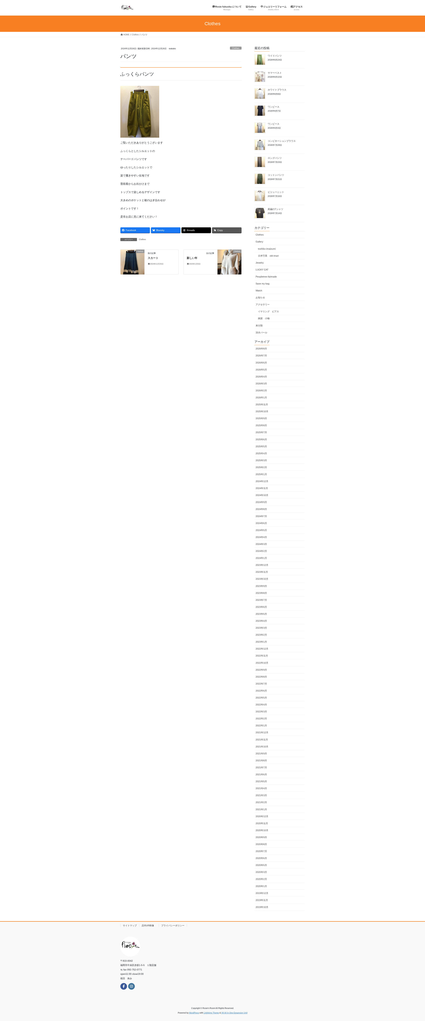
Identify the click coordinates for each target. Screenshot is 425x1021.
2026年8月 (261, 348)
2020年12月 (262, 816)
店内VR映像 (149, 925)
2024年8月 (261, 509)
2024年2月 (261, 551)
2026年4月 (261, 376)
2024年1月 (261, 558)
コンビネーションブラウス (282, 141)
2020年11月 (262, 823)
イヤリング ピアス (268, 311)
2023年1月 (261, 641)
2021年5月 (261, 781)
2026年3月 (261, 383)
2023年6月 (261, 607)
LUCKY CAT (262, 269)
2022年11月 (262, 655)
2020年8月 (261, 844)
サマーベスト (275, 72)
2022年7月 (261, 683)
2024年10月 (262, 495)
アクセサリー (263, 304)
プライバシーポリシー (172, 925)
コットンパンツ (276, 175)
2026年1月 (261, 397)
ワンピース (273, 106)
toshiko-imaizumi (267, 248)
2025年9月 (261, 418)
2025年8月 (261, 425)
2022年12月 (262, 648)
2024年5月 (261, 530)
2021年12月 (262, 732)
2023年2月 (261, 634)
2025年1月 (261, 474)
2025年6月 (261, 439)
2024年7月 (261, 516)
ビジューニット (276, 192)
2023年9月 (261, 586)
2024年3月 (261, 544)
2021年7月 (261, 767)
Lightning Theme (211, 1013)
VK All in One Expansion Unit (234, 1013)
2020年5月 (261, 865)
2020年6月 (261, 858)
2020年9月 (261, 837)
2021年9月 (261, 753)
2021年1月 (261, 809)
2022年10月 (262, 662)
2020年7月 (261, 851)
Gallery (259, 241)
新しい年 (192, 258)
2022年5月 (261, 697)
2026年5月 (261, 369)
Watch (259, 290)
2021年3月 (261, 795)
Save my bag (262, 283)
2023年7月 (261, 600)
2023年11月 (262, 572)
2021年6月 (261, 774)
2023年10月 (262, 579)
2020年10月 (262, 830)
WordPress (194, 1013)
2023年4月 (261, 621)
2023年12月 (262, 565)
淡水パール (261, 332)
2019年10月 (262, 907)
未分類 (259, 325)
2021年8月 (261, 760)
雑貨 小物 (264, 318)
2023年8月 (261, 593)
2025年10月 (262, 411)
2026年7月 (261, 355)
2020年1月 (261, 886)
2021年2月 (261, 802)
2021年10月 (262, 746)
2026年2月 (261, 390)
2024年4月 (261, 537)
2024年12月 (262, 481)
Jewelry (260, 262)
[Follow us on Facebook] (123, 986)
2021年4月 (261, 788)
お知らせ (260, 297)
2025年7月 (261, 432)
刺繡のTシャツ (275, 209)
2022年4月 (261, 704)
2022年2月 (261, 718)
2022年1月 (261, 725)
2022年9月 (261, 669)
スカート (153, 258)
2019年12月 (262, 893)
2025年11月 (262, 404)
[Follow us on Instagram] (131, 986)
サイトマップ (130, 925)
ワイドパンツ (275, 55)
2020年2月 (261, 879)
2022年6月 (261, 690)
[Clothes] (132, 261)
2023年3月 (261, 627)
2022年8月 (261, 676)
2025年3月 (261, 460)
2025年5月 (261, 446)
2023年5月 (261, 614)
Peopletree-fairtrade (266, 276)
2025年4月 (261, 453)
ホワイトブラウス (277, 89)
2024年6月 (261, 523)
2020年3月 (261, 872)
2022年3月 (261, 711)
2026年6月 (261, 362)
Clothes (235, 48)
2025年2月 (261, 467)
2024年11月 (262, 488)
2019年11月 (262, 900)
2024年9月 (261, 502)
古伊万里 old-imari (268, 255)
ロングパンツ (275, 158)
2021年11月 (262, 739)
